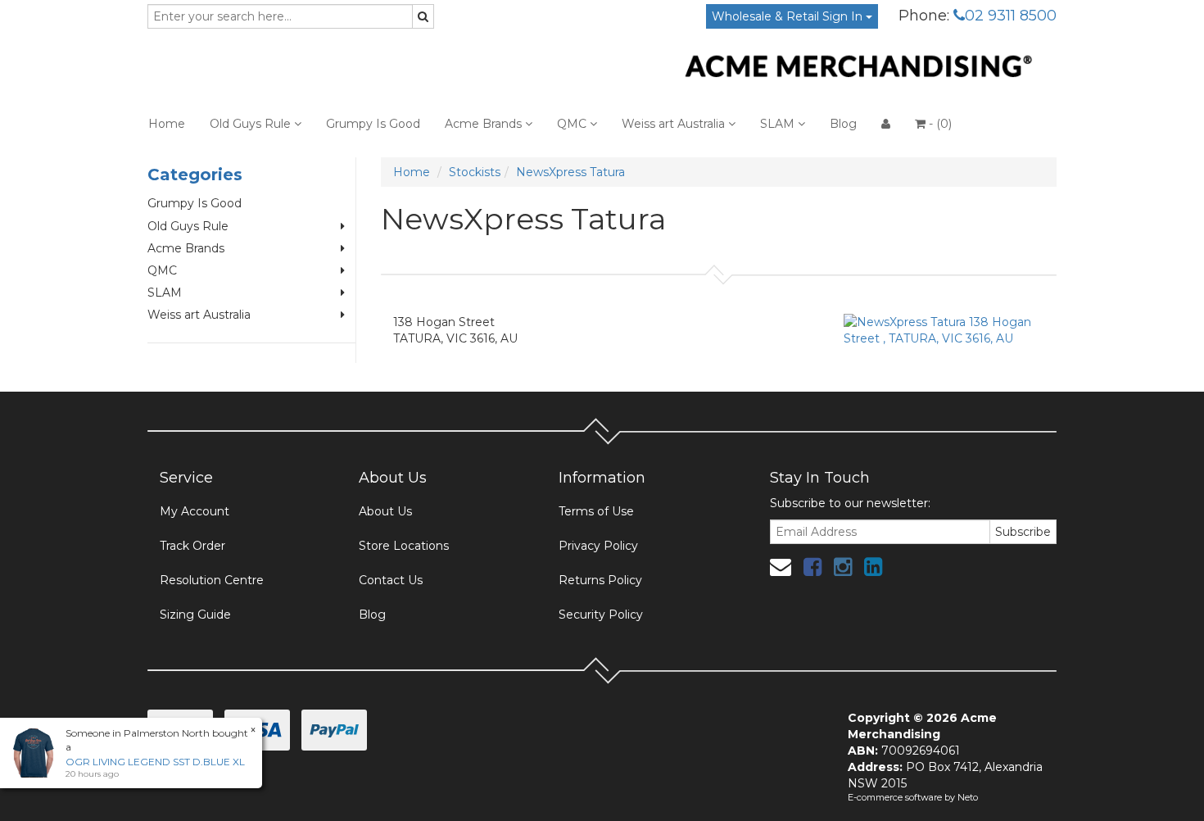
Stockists (474, 172)
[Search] (423, 16)
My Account (194, 511)
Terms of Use (596, 511)
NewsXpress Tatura (570, 172)
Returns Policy (600, 580)
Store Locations (404, 545)
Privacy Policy (598, 545)
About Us (385, 511)
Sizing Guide (195, 614)
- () (939, 123)
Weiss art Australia (675, 123)
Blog (843, 123)
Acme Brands (485, 123)
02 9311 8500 (1011, 16)
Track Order (192, 545)
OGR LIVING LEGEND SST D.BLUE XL (155, 761)
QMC (573, 123)
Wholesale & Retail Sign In (789, 16)
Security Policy (601, 614)
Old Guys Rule (252, 123)
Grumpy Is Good (373, 123)
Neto (967, 797)
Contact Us (391, 580)
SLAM (779, 123)
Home (166, 123)
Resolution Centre (212, 580)
